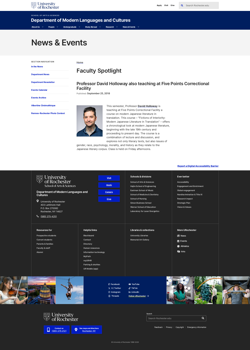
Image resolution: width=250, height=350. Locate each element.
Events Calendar (39, 89)
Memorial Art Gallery (139, 239)
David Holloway (148, 106)
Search (149, 314)
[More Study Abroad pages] (100, 27)
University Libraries (139, 235)
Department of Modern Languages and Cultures (80, 20)
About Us (36, 27)
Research (110, 27)
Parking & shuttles (91, 264)
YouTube (135, 284)
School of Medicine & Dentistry (144, 194)
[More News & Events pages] (138, 27)
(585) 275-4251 (49, 216)
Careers (109, 192)
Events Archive (38, 97)
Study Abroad (91, 27)
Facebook (115, 284)
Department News (40, 74)
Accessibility (183, 182)
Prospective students (46, 235)
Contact (87, 239)
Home (80, 62)
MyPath (87, 256)
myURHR (87, 260)
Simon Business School (140, 202)
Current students (44, 239)
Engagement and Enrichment (190, 186)
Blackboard (88, 235)
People (51, 27)
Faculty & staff (43, 248)
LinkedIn (135, 292)
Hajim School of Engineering (143, 186)
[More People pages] (57, 27)
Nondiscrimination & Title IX (189, 194)
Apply (159, 5)
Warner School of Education (143, 207)
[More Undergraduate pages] (79, 27)
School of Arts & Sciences (45, 15)
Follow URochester (137, 296)
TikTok (134, 288)
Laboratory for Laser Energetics (144, 211)
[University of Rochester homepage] (45, 5)
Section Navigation (42, 62)
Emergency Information (196, 327)
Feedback (158, 327)
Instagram (115, 292)
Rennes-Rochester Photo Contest (48, 113)
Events (183, 240)
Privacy (169, 327)
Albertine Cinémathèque (43, 105)
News (183, 235)
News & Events (129, 27)
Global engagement (186, 190)
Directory (87, 243)
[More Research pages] (117, 27)
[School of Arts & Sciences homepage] (56, 181)
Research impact (185, 198)
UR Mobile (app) (90, 268)
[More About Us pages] (42, 27)
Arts (183, 251)
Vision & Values (184, 207)
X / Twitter (116, 288)
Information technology (94, 252)
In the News (37, 66)
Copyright (180, 327)
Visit (166, 5)
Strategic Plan (183, 202)
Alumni (40, 252)
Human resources (91, 248)
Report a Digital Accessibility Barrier (197, 166)
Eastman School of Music (141, 190)
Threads (115, 296)
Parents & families (45, 243)
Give (172, 5)
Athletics (185, 246)
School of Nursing (138, 198)
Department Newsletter (43, 82)
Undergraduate (69, 27)
